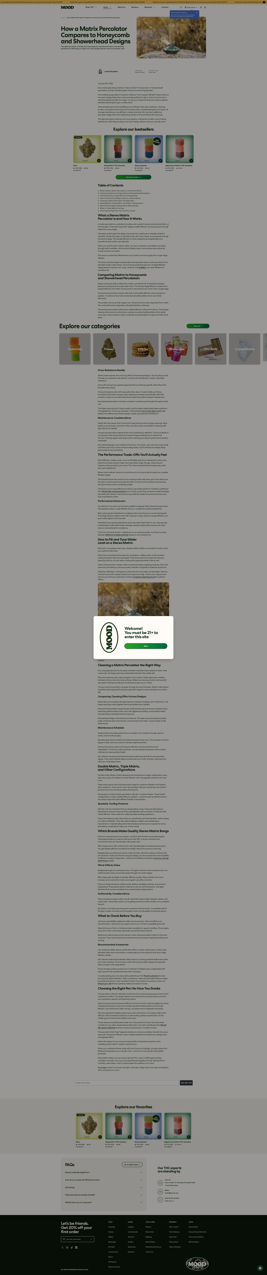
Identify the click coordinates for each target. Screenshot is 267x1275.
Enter (146, 646)
